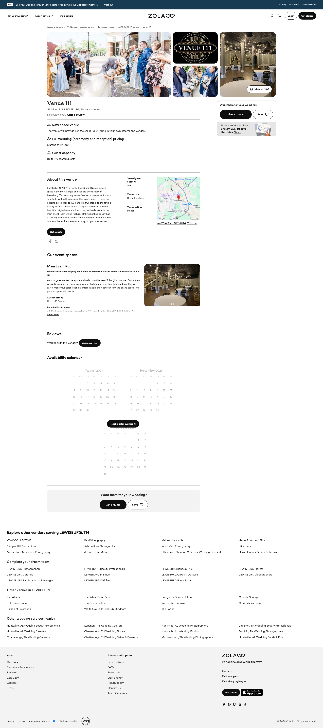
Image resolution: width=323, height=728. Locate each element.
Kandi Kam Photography (176, 546)
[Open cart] (279, 16)
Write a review (75, 114)
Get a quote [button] (56, 232)
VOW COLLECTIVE (19, 540)
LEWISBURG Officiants (98, 580)
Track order (114, 672)
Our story (12, 662)
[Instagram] (240, 705)
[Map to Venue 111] (178, 199)
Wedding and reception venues (80, 27)
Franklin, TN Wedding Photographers (261, 631)
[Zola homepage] (161, 16)
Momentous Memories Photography (28, 552)
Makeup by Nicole (172, 540)
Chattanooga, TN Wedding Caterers (28, 637)
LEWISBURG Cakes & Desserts (180, 574)
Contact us (114, 688)
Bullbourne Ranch (17, 603)
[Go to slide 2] (173, 304)
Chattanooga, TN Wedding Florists (104, 631)
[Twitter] (234, 705)
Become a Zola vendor (20, 667)
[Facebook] (50, 241)
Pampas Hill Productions (21, 546)
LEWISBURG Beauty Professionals (104, 568)
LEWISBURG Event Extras (177, 580)
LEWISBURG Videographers (255, 574)
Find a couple (66, 15)
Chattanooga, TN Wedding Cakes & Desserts (111, 637)
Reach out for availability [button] (123, 423)
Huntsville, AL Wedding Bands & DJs (261, 637)
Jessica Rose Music (96, 552)
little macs (245, 546)
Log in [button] (291, 15)
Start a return (115, 677)
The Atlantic (14, 597)
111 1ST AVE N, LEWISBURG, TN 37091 (177, 223)
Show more (53, 314)
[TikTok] (245, 705)
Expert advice (42, 15)
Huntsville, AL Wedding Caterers (26, 631)
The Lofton (168, 609)
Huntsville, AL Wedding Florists (180, 631)
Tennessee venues (106, 27)
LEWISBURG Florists (251, 568)
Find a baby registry (232, 681)
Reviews (12, 672)
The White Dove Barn (97, 597)
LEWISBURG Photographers (23, 568)
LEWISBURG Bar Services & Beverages (30, 580)
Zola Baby (281, 4)
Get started (231, 692)
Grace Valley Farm (250, 603)
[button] (259, 89)
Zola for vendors (309, 4)
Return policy (116, 682)
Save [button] (135, 504)
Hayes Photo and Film (252, 540)
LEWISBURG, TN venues (128, 27)
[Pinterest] (229, 705)
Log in (225, 671)
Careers (11, 682)
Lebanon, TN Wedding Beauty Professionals (265, 625)
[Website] (57, 241)
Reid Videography (94, 540)
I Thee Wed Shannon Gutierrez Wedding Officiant (191, 552)
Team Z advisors (117, 693)
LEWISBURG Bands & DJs (177, 568)
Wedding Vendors (55, 27)
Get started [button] (307, 15)
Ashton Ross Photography (99, 546)
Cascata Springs (248, 597)
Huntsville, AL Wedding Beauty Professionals (33, 625)
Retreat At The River (174, 603)
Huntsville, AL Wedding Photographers (185, 625)
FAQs (111, 667)
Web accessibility (68, 721)
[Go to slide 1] (171, 304)
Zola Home (294, 4)
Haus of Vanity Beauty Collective (258, 552)
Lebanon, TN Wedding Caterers (103, 625)
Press (10, 688)
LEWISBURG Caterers (20, 574)
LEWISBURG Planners (97, 574)
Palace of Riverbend (19, 609)
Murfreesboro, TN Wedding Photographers (187, 637)
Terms (237, 132)
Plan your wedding (17, 15)
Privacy (10, 721)
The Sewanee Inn (94, 603)
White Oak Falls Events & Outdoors (105, 609)
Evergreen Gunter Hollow (177, 597)
